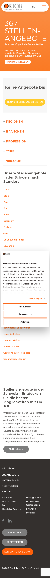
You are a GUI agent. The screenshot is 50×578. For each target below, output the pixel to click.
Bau (4, 505)
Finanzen (31, 509)
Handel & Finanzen (12, 509)
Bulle (6, 214)
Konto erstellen (18, 62)
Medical (30, 512)
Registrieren (15, 542)
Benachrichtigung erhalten (25, 102)
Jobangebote (10, 475)
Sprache (13, 161)
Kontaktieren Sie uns (17, 552)
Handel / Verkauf (12, 340)
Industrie (7, 497)
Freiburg (7, 227)
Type (10, 151)
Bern (5, 202)
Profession (16, 141)
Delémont (8, 221)
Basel (6, 196)
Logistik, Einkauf (12, 334)
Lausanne (8, 246)
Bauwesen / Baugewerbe (16, 327)
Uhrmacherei (9, 501)
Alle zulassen (25, 307)
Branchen (15, 131)
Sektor (6, 491)
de (33, 6)
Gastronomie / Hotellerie (16, 353)
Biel (5, 208)
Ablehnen (25, 322)
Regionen (14, 121)
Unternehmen (11, 480)
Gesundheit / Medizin (14, 359)
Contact (34, 568)
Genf (5, 233)
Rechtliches (10, 486)
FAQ (24, 568)
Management (33, 497)
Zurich (6, 189)
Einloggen (14, 532)
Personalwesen (11, 346)
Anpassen (23, 314)
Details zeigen (35, 299)
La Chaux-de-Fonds (14, 239)
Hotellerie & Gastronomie (33, 503)
